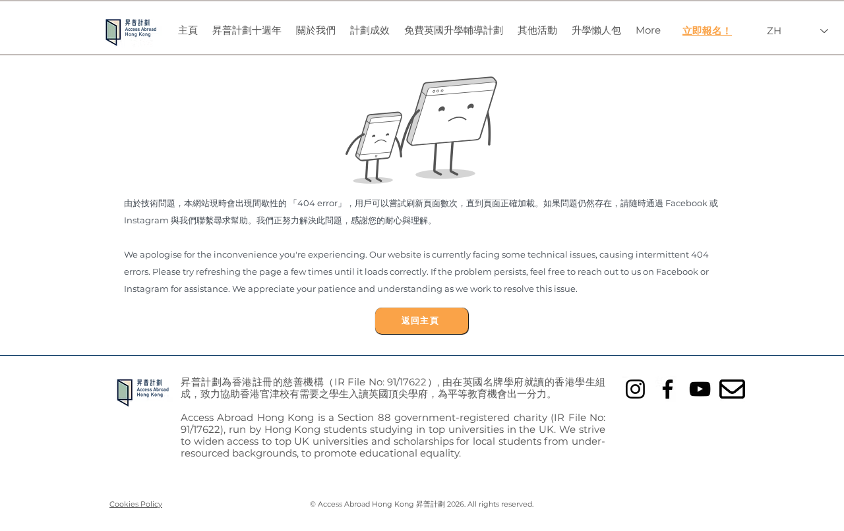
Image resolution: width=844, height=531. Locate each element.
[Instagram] (635, 389)
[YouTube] (700, 389)
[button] (316, 30)
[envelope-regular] (732, 389)
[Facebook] (667, 389)
